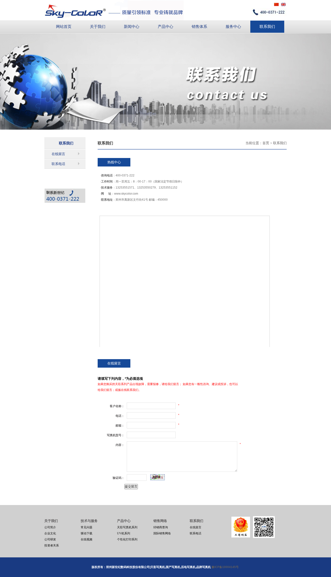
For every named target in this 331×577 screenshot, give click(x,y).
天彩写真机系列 (127, 527)
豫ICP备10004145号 (225, 567)
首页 (265, 143)
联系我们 (267, 26)
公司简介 (50, 527)
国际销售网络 (162, 533)
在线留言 (58, 154)
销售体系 (199, 26)
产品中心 (165, 26)
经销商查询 (160, 527)
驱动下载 (86, 533)
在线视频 (86, 539)
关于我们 (97, 26)
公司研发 (50, 539)
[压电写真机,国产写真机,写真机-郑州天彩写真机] (114, 10)
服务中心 (233, 26)
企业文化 (50, 533)
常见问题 (86, 527)
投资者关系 (51, 545)
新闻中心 (131, 26)
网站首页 (63, 26)
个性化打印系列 (127, 539)
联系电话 (58, 164)
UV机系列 (123, 533)
